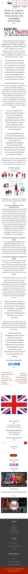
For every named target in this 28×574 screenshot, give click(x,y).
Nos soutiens (14, 549)
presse (14, 8)
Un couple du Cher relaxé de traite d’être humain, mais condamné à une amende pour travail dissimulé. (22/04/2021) (7, 378)
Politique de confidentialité (14, 564)
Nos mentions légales (14, 561)
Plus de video (14, 489)
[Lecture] (3, 485)
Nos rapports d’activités (14, 546)
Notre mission (14, 543)
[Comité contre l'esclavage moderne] (10, 2)
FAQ (14, 558)
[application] (14, 479)
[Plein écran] (25, 485)
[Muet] (22, 485)
